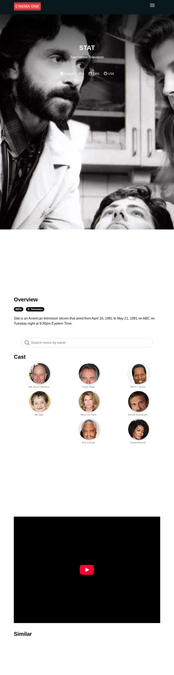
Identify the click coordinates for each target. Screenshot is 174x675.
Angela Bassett (138, 442)
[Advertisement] (87, 260)
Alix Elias (39, 414)
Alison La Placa (88, 414)
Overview (26, 299)
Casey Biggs (88, 387)
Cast (20, 357)
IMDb (18, 309)
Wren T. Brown (138, 387)
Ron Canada (88, 442)
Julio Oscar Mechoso (39, 387)
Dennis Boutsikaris (137, 414)
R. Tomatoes (35, 309)
